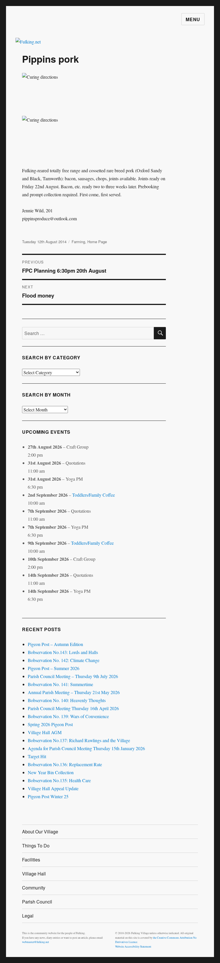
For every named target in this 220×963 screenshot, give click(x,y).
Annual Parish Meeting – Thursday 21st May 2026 (74, 692)
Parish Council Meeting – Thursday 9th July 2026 (73, 676)
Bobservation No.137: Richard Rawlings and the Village (79, 740)
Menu (193, 19)
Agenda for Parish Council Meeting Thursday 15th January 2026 (86, 748)
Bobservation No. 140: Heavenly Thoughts (67, 700)
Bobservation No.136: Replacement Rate (65, 764)
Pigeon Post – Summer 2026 (53, 668)
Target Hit (37, 756)
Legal (28, 915)
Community (33, 887)
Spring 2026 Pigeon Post (50, 724)
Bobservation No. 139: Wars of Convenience (68, 716)
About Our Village (40, 831)
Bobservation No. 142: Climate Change (63, 660)
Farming (78, 241)
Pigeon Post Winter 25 (48, 796)
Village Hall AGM (45, 732)
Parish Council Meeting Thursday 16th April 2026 (73, 708)
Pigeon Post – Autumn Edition (55, 644)
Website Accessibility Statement (133, 946)
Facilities (31, 859)
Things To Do (36, 845)
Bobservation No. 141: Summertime (60, 684)
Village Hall (34, 873)
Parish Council (37, 901)
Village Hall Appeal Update (53, 788)
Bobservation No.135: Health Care (59, 780)
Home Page (97, 241)
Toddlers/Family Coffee (93, 495)
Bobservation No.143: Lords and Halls (63, 652)
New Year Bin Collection (51, 772)
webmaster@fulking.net (35, 942)
